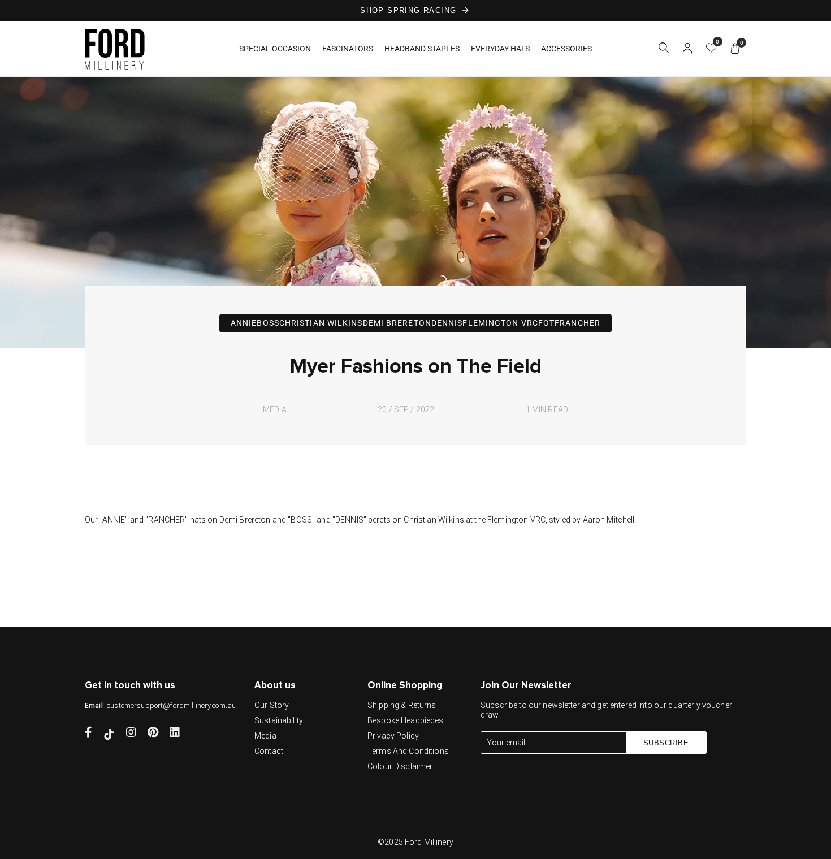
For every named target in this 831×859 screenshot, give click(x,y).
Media (265, 735)
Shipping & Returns (401, 705)
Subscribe (666, 743)
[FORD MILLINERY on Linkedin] (175, 733)
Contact (268, 751)
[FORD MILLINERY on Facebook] (88, 733)
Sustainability (278, 720)
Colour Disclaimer (399, 766)
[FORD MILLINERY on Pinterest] (153, 733)
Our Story (271, 705)
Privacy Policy (393, 735)
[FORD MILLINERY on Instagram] (131, 733)
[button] (663, 50)
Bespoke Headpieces (405, 720)
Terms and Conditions (408, 751)
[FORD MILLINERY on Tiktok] (109, 733)
